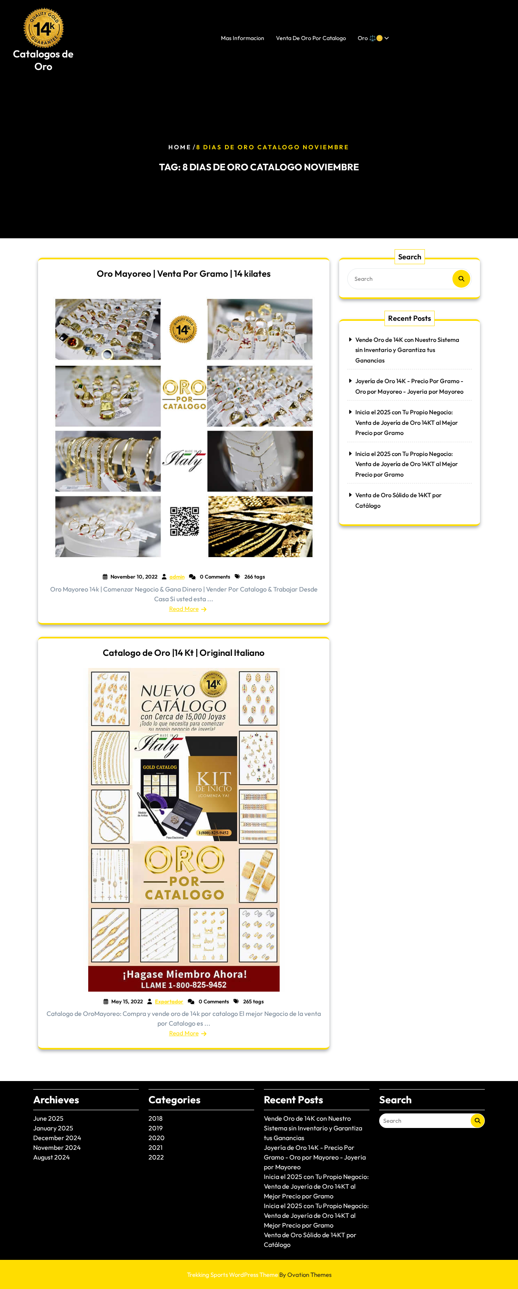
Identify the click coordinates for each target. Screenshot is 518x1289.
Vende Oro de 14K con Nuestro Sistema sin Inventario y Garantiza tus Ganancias (407, 350)
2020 (157, 1138)
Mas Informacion (242, 38)
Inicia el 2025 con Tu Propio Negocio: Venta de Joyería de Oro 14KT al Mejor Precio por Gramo (406, 422)
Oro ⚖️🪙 (370, 38)
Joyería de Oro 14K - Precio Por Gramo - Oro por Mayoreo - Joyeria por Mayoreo (315, 1157)
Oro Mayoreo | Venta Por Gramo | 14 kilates (184, 273)
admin (177, 576)
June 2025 (48, 1118)
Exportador (169, 1001)
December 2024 (57, 1138)
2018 (156, 1118)
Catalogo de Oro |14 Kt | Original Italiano (184, 652)
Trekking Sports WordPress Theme (259, 1274)
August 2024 (51, 1157)
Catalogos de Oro (43, 60)
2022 (156, 1157)
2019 (156, 1128)
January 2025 (53, 1128)
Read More (184, 609)
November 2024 (57, 1147)
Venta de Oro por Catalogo (311, 38)
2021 (156, 1147)
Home (179, 147)
